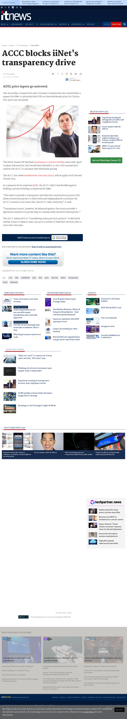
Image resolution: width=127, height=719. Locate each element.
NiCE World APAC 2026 (111, 308)
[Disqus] (42, 494)
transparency (73, 278)
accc (10, 278)
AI (37, 24)
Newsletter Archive (109, 697)
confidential (25, 278)
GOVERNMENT (17, 24)
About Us (63, 697)
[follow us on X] (5, 7)
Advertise (98, 697)
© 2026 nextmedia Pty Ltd (20, 697)
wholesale (13, 282)
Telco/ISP (35, 45)
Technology (23, 45)
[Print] (80, 74)
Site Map (119, 697)
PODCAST (91, 24)
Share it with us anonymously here (46, 247)
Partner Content (14, 293)
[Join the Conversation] (53, 74)
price (46, 278)
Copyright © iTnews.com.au (11, 271)
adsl (16, 278)
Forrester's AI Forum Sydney (110, 300)
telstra (63, 278)
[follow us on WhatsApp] (17, 7)
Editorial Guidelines (73, 697)
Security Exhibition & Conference (110, 336)
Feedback (91, 697)
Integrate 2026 (107, 326)
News (12, 45)
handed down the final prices (39, 175)
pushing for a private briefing (49, 162)
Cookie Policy (88, 712)
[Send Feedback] (71, 74)
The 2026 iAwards (109, 318)
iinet (40, 278)
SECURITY (29, 24)
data (34, 278)
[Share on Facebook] (63, 74)
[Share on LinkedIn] (67, 74)
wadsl (5, 282)
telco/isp (54, 278)
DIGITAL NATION (47, 24)
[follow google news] (13, 7)
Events (92, 293)
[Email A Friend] (76, 74)
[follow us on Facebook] (9, 7)
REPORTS (63, 24)
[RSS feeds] (21, 7)
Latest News (8, 2)
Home (4, 45)
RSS (124, 697)
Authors (84, 697)
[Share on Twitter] (58, 74)
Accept (119, 710)
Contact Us (55, 697)
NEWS (3, 24)
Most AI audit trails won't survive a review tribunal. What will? (51, 617)
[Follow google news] (72, 79)
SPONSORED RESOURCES (59, 293)
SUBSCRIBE (116, 24)
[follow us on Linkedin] (2, 7)
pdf (35, 185)
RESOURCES (76, 24)
